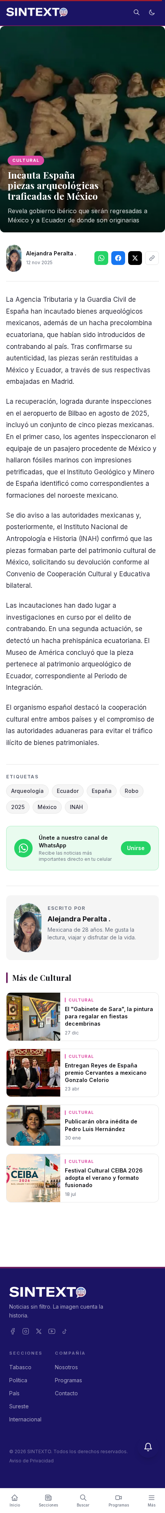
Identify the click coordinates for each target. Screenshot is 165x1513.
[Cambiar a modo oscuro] (152, 12)
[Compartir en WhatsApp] (101, 258)
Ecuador (68, 791)
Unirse (136, 848)
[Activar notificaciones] (148, 1447)
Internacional (25, 1419)
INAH (76, 807)
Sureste (19, 1406)
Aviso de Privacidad (31, 1461)
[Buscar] (137, 12)
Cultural (26, 160)
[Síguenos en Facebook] (118, 258)
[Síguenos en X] (135, 258)
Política (18, 1380)
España (102, 791)
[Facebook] (12, 1331)
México (47, 807)
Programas (68, 1380)
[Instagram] (25, 1331)
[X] (38, 1331)
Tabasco (20, 1367)
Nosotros (66, 1367)
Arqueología (27, 791)
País (14, 1393)
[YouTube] (51, 1331)
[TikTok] (64, 1331)
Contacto (66, 1393)
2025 (18, 807)
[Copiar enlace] (152, 258)
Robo (132, 791)
